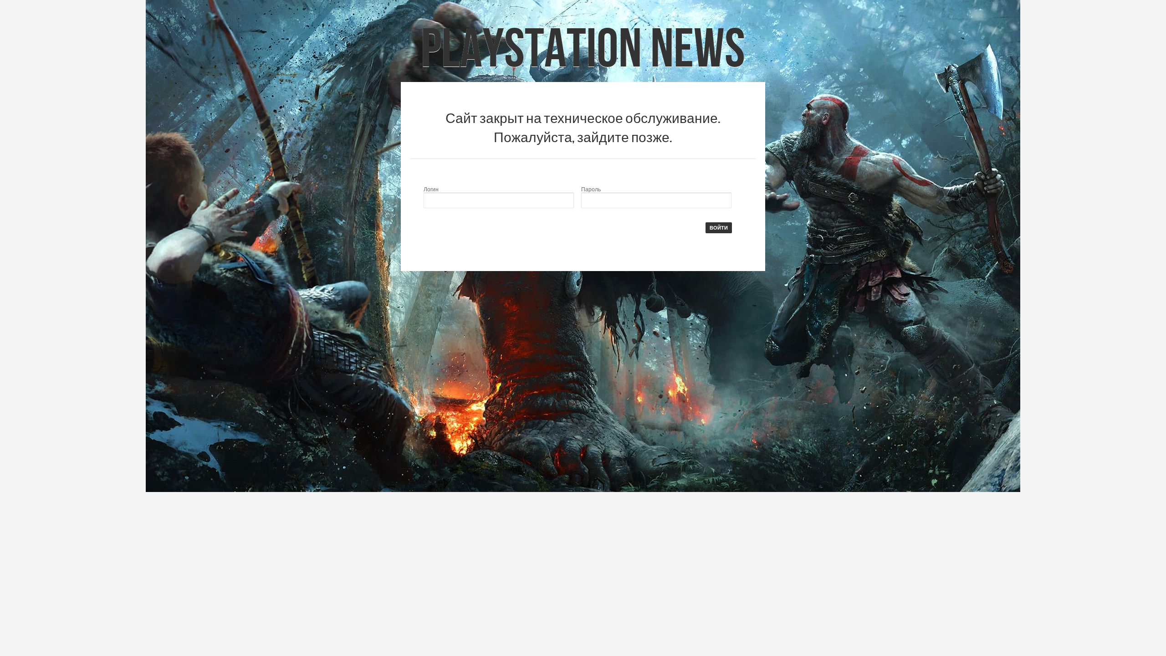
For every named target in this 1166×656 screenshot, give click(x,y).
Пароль (591, 189)
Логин (431, 189)
